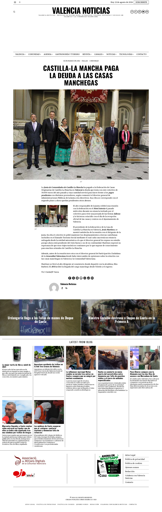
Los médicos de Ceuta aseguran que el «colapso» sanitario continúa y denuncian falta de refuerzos (47, 429)
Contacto (129, 482)
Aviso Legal (130, 455)
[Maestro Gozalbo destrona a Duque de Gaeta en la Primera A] (121, 317)
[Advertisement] (81, 35)
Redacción (129, 471)
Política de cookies (133, 463)
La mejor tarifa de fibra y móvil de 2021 (16, 366)
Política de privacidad (135, 459)
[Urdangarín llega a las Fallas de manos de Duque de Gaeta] (40, 317)
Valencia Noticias (68, 284)
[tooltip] (132, 11)
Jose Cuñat (79, 499)
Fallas (85, 61)
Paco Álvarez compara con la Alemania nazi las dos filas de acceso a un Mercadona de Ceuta (144, 374)
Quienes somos (132, 467)
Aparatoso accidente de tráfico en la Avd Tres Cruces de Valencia (48, 365)
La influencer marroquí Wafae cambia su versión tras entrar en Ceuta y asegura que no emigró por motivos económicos (80, 375)
